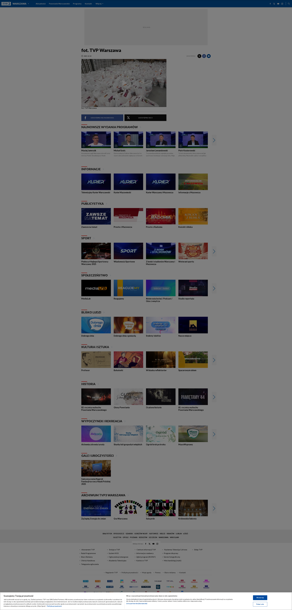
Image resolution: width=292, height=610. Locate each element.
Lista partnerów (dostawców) (136, 603)
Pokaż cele (260, 604)
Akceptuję (260, 597)
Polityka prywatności (54, 606)
